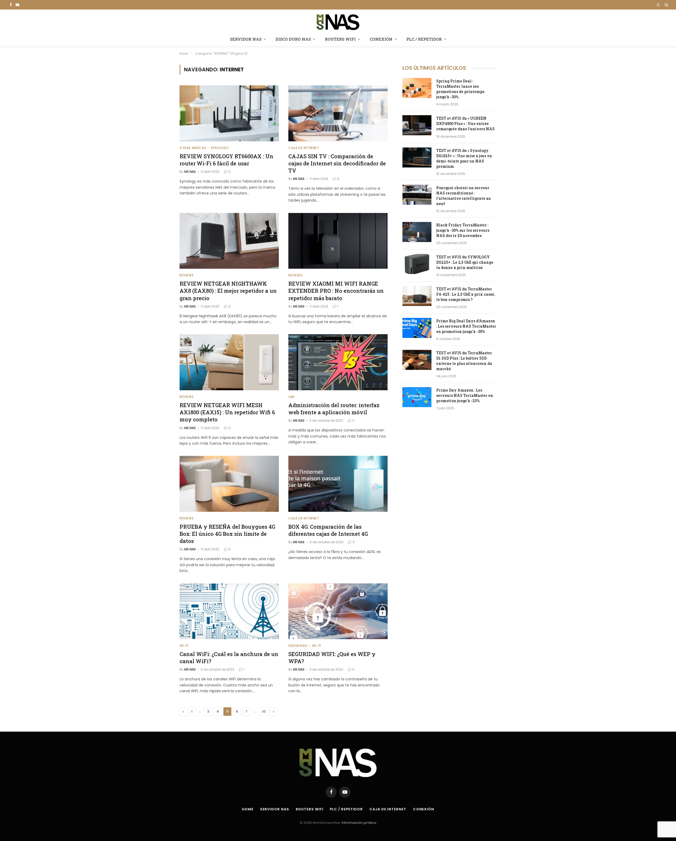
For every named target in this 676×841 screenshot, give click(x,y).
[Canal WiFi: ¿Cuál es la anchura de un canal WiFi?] (229, 611)
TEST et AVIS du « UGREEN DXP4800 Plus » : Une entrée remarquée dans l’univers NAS (465, 123)
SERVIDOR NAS (245, 39)
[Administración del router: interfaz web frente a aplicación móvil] (338, 362)
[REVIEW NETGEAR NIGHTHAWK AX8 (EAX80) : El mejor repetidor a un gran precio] (229, 241)
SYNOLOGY (220, 148)
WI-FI (184, 645)
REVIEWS (187, 275)
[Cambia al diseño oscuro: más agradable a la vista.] (658, 5)
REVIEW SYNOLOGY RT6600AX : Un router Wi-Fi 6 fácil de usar (226, 160)
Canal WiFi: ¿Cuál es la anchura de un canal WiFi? (229, 658)
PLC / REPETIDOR (424, 39)
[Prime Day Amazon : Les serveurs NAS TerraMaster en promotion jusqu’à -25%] (416, 397)
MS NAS (190, 171)
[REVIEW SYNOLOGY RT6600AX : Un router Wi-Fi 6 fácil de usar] (229, 113)
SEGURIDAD (297, 645)
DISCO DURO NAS (293, 39)
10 (264, 711)
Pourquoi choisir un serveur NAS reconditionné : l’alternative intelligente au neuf (463, 195)
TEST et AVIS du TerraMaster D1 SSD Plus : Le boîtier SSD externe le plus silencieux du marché (464, 360)
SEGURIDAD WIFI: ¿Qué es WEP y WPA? (331, 658)
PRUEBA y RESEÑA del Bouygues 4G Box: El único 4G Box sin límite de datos (227, 533)
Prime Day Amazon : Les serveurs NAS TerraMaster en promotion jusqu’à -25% (464, 395)
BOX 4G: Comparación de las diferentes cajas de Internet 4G (328, 530)
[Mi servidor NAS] (338, 22)
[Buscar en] (666, 5)
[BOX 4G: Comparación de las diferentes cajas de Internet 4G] (338, 484)
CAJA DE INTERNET (303, 148)
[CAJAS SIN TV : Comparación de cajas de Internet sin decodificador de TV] (338, 113)
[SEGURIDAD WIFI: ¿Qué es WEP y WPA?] (338, 611)
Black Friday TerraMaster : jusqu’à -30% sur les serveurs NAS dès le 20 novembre (462, 230)
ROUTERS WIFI (340, 39)
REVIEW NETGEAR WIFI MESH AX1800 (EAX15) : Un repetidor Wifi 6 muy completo (227, 412)
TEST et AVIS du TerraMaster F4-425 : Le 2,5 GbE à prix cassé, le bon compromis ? (465, 294)
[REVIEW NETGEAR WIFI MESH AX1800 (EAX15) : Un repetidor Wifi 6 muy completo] (229, 362)
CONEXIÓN (381, 39)
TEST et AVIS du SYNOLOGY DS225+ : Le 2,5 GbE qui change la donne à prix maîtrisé (464, 262)
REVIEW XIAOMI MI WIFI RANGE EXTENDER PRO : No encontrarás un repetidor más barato (336, 290)
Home (247, 809)
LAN (291, 396)
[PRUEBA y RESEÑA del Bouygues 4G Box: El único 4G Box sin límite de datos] (229, 484)
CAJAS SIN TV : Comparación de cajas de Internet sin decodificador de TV (337, 163)
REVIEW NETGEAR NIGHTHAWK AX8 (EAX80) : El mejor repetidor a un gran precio (228, 290)
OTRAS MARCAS (193, 148)
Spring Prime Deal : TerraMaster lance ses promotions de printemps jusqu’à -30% (460, 88)
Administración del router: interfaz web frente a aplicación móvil (333, 409)
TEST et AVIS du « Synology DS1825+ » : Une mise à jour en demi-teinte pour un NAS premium (464, 158)
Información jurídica (359, 822)
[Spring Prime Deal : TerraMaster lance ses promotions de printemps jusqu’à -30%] (416, 88)
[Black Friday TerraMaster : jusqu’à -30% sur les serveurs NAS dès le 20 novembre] (416, 232)
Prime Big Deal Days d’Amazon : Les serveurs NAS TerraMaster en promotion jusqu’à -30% (466, 326)
